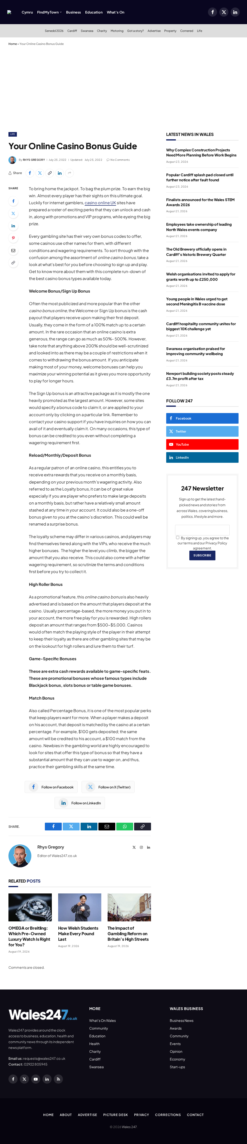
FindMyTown (48, 12)
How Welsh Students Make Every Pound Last (78, 933)
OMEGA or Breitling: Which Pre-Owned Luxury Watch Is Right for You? (29, 936)
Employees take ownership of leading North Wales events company (199, 227)
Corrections (168, 1115)
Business (73, 12)
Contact (195, 1115)
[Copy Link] (49, 173)
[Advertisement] (123, 88)
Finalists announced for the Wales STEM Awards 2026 (200, 202)
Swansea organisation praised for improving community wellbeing (195, 351)
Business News (181, 1020)
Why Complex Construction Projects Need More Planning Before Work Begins (201, 152)
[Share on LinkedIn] (59, 173)
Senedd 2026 (54, 31)
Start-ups (177, 1067)
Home (12, 44)
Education (93, 12)
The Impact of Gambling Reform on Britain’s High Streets (128, 933)
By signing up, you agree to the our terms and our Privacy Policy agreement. (203, 543)
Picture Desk (115, 1115)
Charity (102, 31)
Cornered (186, 31)
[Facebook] (13, 201)
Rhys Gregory (34, 159)
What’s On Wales (102, 1020)
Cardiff (72, 31)
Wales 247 (129, 1127)
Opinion (176, 1051)
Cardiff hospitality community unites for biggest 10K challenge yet (201, 326)
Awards (176, 1028)
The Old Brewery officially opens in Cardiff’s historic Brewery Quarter (196, 251)
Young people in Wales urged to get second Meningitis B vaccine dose (196, 301)
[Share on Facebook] (30, 173)
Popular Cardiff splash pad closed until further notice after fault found (199, 177)
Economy (177, 1059)
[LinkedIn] (13, 226)
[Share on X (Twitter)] (39, 173)
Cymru (27, 12)
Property (170, 31)
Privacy (141, 1115)
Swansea (87, 31)
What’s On (115, 12)
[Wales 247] (9, 12)
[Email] (13, 250)
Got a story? (135, 31)
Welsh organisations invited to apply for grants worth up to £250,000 (200, 276)
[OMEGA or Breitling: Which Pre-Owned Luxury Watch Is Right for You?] (30, 907)
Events (175, 1043)
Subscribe (202, 555)
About (66, 1115)
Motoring (117, 31)
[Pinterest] (13, 238)
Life (199, 31)
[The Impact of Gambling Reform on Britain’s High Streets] (129, 907)
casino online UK (100, 202)
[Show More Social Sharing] (69, 173)
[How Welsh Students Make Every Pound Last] (80, 907)
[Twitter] (13, 213)
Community (98, 1028)
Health (94, 1043)
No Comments (120, 159)
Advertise (154, 31)
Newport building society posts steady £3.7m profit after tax (200, 376)
